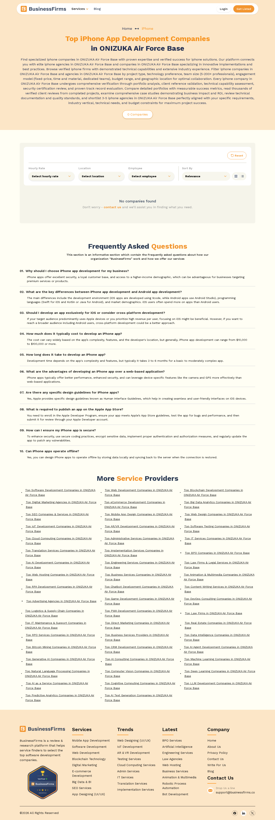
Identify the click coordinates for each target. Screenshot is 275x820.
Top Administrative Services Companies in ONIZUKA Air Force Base (139, 541)
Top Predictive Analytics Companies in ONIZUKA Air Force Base (59, 698)
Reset (239, 155)
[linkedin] (243, 813)
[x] (252, 813)
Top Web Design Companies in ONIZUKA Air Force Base (218, 517)
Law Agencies (172, 759)
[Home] (44, 9)
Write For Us (216, 765)
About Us (214, 747)
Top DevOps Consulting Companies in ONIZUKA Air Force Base (218, 601)
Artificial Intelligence (177, 747)
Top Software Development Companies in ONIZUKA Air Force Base (60, 492)
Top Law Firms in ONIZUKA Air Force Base (213, 613)
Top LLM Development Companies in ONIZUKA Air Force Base (218, 686)
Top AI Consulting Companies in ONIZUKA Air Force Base (139, 661)
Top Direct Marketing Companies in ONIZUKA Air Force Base (137, 625)
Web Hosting (171, 765)
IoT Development (130, 747)
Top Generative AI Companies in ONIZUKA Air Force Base (60, 661)
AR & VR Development (133, 753)
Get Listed (244, 8)
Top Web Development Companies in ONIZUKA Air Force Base (139, 492)
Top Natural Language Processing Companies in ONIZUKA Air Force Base (57, 674)
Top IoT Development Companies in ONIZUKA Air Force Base (59, 529)
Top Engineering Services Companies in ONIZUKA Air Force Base (140, 565)
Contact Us (215, 759)
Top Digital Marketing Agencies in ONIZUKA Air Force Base (61, 505)
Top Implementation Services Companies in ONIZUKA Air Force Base (133, 553)
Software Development (89, 747)
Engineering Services (177, 753)
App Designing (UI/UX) (88, 794)
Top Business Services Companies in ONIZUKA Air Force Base (138, 577)
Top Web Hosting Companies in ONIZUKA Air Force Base (60, 577)
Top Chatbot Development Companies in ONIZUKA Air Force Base (138, 589)
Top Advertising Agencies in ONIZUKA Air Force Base (61, 601)
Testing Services (129, 759)
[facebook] (235, 813)
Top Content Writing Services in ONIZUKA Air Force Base (218, 589)
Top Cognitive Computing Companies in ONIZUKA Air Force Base (140, 686)
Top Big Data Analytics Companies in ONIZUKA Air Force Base (217, 505)
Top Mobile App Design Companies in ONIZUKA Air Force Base (139, 517)
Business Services (175, 771)
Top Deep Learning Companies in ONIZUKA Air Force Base (219, 674)
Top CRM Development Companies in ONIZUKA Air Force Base (139, 649)
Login (224, 8)
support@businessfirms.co (235, 792)
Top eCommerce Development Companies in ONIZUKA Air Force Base (134, 505)
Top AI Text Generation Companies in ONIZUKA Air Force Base (138, 698)
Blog (97, 9)
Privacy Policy (217, 753)
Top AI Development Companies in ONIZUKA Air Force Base (58, 565)
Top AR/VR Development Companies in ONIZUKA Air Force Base (140, 529)
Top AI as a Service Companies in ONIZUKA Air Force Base (57, 686)
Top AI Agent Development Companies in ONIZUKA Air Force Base (218, 649)
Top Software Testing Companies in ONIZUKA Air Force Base (217, 529)
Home (127, 28)
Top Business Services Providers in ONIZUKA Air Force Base (137, 637)
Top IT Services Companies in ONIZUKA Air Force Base (218, 541)
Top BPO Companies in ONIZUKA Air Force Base (217, 552)
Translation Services (132, 783)
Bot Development (175, 794)
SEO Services (81, 788)
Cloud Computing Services (136, 765)
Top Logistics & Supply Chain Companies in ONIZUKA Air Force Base (54, 613)
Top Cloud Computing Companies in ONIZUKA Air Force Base (59, 541)
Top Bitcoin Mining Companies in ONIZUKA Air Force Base (61, 649)
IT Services (125, 777)
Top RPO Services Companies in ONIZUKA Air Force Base (60, 637)
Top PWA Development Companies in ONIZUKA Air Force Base (138, 613)
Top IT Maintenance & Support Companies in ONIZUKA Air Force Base (55, 625)
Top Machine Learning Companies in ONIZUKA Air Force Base (217, 661)
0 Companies (137, 114)
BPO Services (172, 740)
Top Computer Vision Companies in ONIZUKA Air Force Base (137, 674)
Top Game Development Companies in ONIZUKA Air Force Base (139, 601)
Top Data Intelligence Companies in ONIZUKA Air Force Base (217, 637)
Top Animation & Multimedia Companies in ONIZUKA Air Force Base (219, 577)
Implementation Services (135, 789)
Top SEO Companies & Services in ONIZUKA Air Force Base (57, 517)
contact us (112, 207)
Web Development (85, 753)
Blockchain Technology (89, 759)
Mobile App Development (91, 740)
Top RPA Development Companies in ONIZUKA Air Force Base (59, 589)
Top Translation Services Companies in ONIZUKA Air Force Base (60, 553)
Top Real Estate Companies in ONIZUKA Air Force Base (218, 625)
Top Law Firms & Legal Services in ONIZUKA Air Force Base (216, 565)
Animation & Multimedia (179, 777)
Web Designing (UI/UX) (133, 740)
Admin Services (128, 771)
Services (78, 9)
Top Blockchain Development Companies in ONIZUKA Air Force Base (213, 492)
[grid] (236, 176)
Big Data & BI (81, 782)
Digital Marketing (84, 765)
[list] (242, 176)
